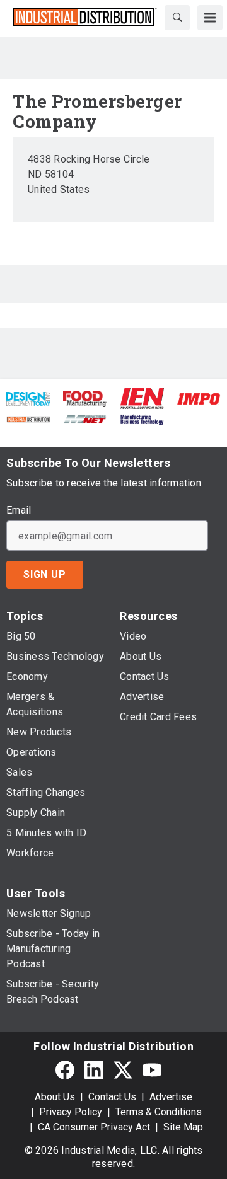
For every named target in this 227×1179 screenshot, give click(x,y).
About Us (55, 1097)
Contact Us (112, 1097)
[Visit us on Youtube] (152, 1069)
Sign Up (44, 574)
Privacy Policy (70, 1112)
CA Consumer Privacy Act (94, 1127)
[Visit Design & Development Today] (28, 398)
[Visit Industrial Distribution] (28, 418)
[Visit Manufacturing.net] (85, 418)
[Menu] (210, 17)
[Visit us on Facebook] (64, 1069)
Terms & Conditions (158, 1112)
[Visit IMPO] (199, 398)
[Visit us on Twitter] (123, 1069)
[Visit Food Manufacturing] (85, 398)
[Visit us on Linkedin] (93, 1069)
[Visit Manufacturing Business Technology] (142, 418)
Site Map (183, 1127)
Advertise (170, 1097)
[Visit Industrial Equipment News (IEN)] (142, 398)
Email (18, 510)
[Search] (177, 17)
